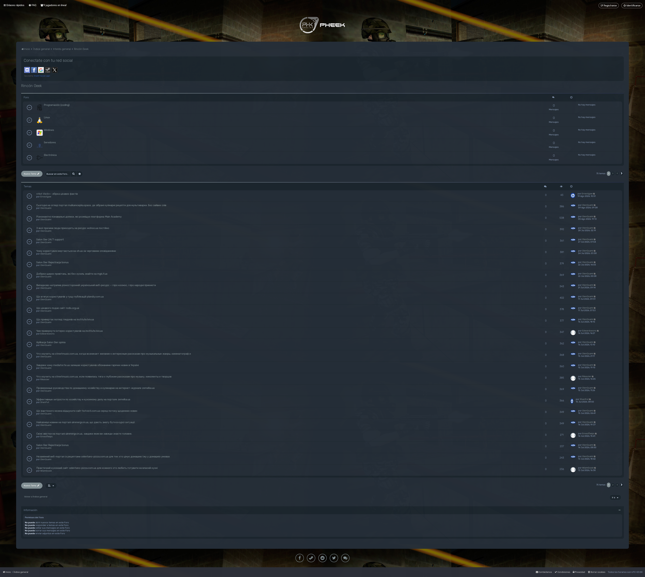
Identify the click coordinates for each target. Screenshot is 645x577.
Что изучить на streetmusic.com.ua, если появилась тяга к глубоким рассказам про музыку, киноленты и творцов (103, 376)
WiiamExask (46, 470)
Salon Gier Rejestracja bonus (52, 262)
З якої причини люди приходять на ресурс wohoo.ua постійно (72, 228)
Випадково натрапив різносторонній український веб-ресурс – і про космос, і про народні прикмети (96, 285)
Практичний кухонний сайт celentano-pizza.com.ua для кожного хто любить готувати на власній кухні (97, 467)
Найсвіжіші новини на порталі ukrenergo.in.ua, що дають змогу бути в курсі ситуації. (85, 422)
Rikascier (44, 379)
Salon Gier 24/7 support (50, 239)
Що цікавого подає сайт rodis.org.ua (57, 308)
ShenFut (44, 402)
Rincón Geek (31, 85)
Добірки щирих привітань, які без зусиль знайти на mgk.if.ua (71, 273)
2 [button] (612, 173)
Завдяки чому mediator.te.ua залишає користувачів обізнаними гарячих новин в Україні (87, 365)
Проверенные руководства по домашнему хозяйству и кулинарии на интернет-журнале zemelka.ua (95, 388)
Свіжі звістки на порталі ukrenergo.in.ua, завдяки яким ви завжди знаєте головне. (84, 433)
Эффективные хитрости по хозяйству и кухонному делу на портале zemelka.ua (83, 399)
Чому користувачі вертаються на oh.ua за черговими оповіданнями (76, 250)
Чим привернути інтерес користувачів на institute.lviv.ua (69, 330)
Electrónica (50, 155)
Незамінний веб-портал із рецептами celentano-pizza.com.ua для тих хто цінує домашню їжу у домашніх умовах (103, 456)
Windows (49, 130)
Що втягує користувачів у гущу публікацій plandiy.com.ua (70, 296)
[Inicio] (322, 25)
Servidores (50, 142)
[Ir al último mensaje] (594, 193)
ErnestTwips (46, 436)
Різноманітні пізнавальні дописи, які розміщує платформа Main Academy (79, 216)
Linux (47, 117)
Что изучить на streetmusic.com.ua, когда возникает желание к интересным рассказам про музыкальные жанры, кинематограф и (113, 353)
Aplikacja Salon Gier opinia (51, 342)
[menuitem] (32, 5)
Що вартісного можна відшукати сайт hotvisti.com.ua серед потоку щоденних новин (86, 410)
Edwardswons (47, 333)
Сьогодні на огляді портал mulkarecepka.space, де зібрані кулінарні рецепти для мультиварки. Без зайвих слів (101, 205)
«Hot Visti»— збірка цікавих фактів (57, 193)
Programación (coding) (57, 104)
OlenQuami (45, 208)
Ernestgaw (45, 196)
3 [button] (617, 173)
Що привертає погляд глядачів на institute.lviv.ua (65, 319)
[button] (621, 173)
